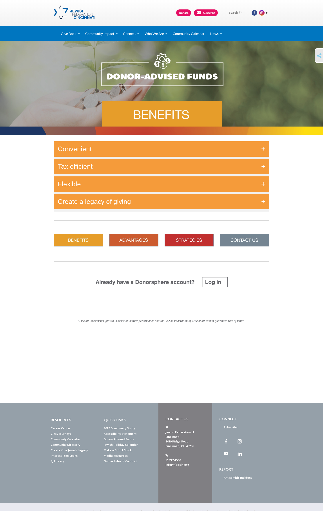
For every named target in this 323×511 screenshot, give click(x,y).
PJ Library (57, 461)
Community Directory (65, 445)
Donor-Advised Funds (119, 439)
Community (99, 33)
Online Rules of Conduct (120, 461)
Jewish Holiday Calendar (121, 445)
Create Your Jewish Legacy (69, 450)
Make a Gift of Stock (118, 450)
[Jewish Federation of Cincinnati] (75, 12)
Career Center (61, 428)
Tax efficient (75, 166)
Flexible (69, 184)
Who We (154, 33)
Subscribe (209, 13)
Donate (184, 13)
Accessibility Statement (120, 434)
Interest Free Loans (64, 456)
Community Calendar (189, 33)
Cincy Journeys (61, 434)
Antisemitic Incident (238, 478)
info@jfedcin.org (177, 465)
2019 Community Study (119, 428)
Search (233, 12)
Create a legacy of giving (94, 201)
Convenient (75, 148)
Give (68, 33)
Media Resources (116, 456)
